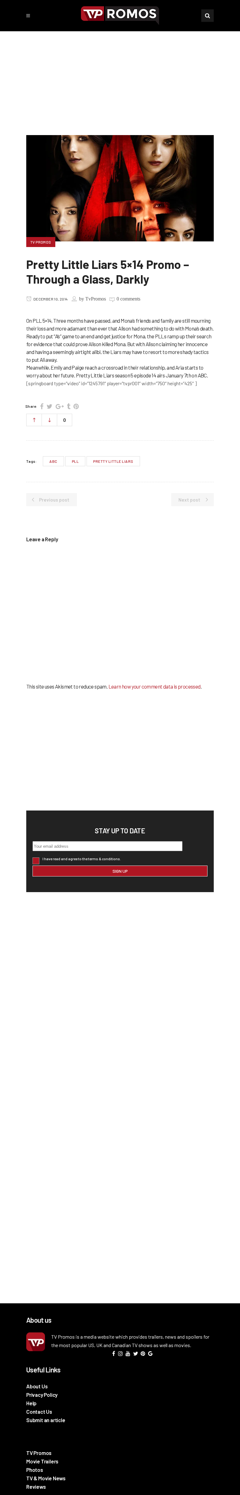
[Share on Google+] (60, 406)
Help (31, 1403)
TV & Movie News (46, 1478)
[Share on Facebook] (41, 406)
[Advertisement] (120, 78)
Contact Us (39, 1411)
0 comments (128, 298)
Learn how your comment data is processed (154, 686)
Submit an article (45, 1420)
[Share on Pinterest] (76, 406)
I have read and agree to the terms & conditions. (81, 858)
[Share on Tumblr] (68, 406)
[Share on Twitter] (49, 406)
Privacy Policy (42, 1394)
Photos (34, 1470)
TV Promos (39, 1453)
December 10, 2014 (50, 299)
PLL (75, 461)
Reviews (36, 1486)
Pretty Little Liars (113, 461)
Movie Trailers (42, 1461)
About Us (37, 1386)
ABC (53, 461)
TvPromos (95, 298)
